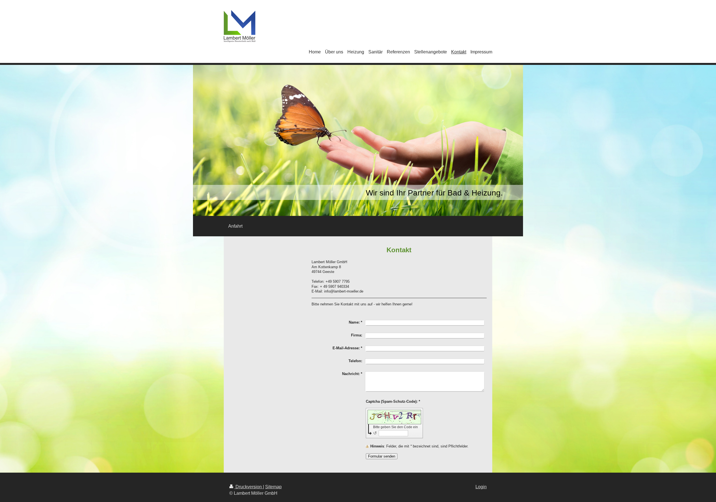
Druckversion (248, 486)
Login (481, 486)
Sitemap (273, 486)
